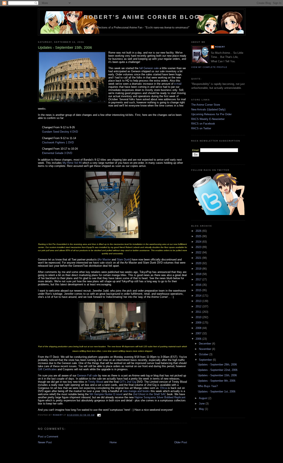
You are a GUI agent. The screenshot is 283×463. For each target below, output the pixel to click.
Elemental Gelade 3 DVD (57, 153)
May (202, 408)
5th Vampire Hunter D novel (105, 394)
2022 (199, 252)
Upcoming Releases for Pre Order (211, 114)
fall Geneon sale (149, 68)
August (203, 398)
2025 (199, 236)
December (205, 343)
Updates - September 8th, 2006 (216, 380)
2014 (199, 295)
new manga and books (136, 391)
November (205, 349)
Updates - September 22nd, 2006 (217, 369)
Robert (220, 47)
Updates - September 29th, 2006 (217, 364)
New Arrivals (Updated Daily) (208, 109)
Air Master (104, 259)
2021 (199, 257)
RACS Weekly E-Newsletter (208, 119)
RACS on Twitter (201, 128)
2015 (199, 290)
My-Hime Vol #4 (72, 162)
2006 (199, 338)
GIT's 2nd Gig (128, 381)
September (206, 359)
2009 (199, 322)
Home (113, 442)
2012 (199, 306)
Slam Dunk (123, 259)
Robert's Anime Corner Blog (142, 17)
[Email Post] (99, 415)
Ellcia (163, 388)
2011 (199, 311)
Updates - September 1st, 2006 (216, 391)
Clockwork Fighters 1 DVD (58, 142)
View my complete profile (209, 67)
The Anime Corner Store (205, 104)
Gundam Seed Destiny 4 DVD (60, 131)
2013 (199, 301)
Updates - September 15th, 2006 (217, 375)
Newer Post (45, 442)
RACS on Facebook (203, 123)
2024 (199, 241)
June (202, 403)
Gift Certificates (47, 369)
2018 (199, 274)
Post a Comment (48, 436)
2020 (199, 263)
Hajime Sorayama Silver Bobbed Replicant (159, 397)
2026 (199, 230)
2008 (199, 328)
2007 (199, 333)
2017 (199, 279)
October (204, 354)
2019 (199, 268)
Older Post (180, 442)
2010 (199, 317)
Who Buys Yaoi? (208, 386)
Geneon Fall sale (87, 375)
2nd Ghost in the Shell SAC (149, 394)
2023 (199, 247)
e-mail (177, 83)
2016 (199, 284)
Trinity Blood (95, 381)
